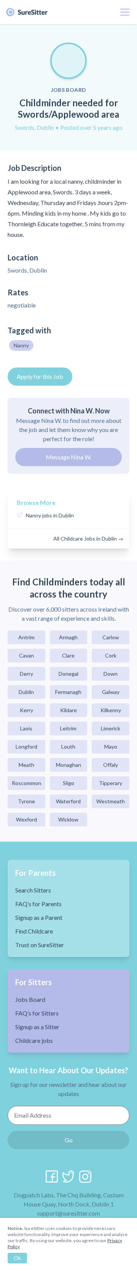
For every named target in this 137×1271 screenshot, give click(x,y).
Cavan (26, 655)
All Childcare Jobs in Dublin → (88, 538)
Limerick (110, 728)
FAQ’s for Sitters (37, 1013)
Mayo (110, 746)
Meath (26, 765)
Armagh (68, 637)
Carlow (110, 637)
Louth (68, 746)
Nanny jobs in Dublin (50, 515)
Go (69, 1139)
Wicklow (68, 819)
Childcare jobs (34, 1040)
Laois (26, 728)
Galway (110, 692)
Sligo (68, 783)
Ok (17, 1258)
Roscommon (26, 783)
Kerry (26, 710)
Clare (68, 655)
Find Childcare (34, 931)
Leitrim (68, 728)
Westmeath (110, 801)
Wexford (26, 819)
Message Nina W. (68, 456)
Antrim (26, 637)
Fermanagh (68, 692)
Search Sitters (33, 890)
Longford (26, 746)
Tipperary (110, 783)
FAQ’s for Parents (38, 903)
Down (111, 673)
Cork (110, 655)
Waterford (68, 801)
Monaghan (68, 765)
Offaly (110, 765)
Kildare (68, 710)
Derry (26, 673)
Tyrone (26, 801)
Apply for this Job (40, 376)
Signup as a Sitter (37, 1026)
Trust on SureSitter (39, 944)
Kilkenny (110, 710)
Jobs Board (30, 999)
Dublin (26, 692)
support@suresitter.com (68, 1213)
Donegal (68, 673)
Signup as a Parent (38, 917)
